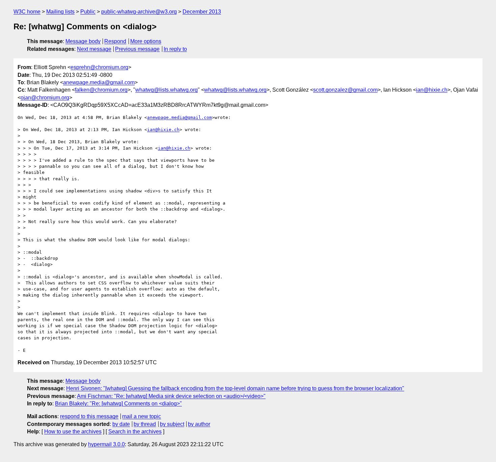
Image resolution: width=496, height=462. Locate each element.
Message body (83, 41)
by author (199, 424)
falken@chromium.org (101, 90)
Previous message (137, 49)
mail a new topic (141, 416)
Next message (94, 49)
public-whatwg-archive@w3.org (139, 11)
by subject (172, 424)
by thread (145, 424)
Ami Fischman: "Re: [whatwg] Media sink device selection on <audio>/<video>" (171, 396)
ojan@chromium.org (45, 97)
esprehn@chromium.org (99, 67)
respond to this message (89, 416)
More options (145, 41)
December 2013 (202, 11)
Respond (115, 41)
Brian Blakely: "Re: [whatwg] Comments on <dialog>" (118, 403)
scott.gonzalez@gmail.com (345, 90)
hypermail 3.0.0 (106, 444)
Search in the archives (135, 431)
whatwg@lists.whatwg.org (166, 90)
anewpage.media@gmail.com (99, 82)
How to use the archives (73, 431)
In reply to (175, 49)
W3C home (26, 11)
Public (87, 11)
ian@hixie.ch (431, 90)
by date (121, 424)
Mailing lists (60, 11)
